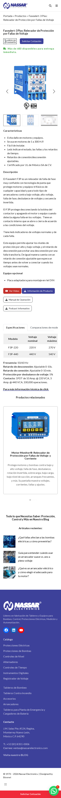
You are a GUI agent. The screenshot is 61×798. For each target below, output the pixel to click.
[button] (7, 91)
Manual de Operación (19, 299)
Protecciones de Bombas (17, 650)
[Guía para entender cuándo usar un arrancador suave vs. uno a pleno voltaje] (9, 557)
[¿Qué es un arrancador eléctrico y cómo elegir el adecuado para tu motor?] (9, 572)
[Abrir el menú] (5, 784)
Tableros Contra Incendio (17, 693)
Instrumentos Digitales (16, 672)
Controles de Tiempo (15, 667)
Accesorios (9, 698)
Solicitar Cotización (30, 794)
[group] (49, 120)
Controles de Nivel (13, 656)
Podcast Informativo (19, 308)
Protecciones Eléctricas (16, 645)
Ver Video (14, 290)
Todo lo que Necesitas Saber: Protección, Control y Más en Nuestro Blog (30, 518)
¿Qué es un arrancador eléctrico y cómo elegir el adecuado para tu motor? (35, 572)
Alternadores (10, 661)
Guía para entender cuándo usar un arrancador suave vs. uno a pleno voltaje (35, 556)
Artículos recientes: (30, 528)
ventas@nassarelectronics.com (30, 747)
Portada (7, 15)
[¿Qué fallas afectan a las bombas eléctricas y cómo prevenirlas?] (9, 541)
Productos (20, 15)
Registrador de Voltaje (15, 678)
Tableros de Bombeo (15, 687)
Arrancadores (11, 704)
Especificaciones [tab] (15, 327)
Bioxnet (7, 777)
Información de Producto (40, 290)
